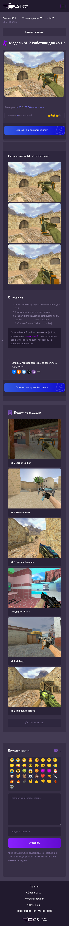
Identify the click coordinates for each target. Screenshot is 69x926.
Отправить (34, 843)
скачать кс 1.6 (32, 336)
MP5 (18, 107)
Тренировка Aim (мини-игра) (34, 910)
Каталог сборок (34, 32)
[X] (29, 372)
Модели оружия (34, 898)
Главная (34, 886)
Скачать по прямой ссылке (32, 130)
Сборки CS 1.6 (34, 892)
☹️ (49, 766)
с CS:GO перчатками (33, 107)
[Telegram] (24, 372)
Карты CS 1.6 (34, 904)
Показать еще (37, 722)
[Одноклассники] (19, 372)
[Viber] (33, 372)
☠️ (30, 776)
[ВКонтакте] (14, 372)
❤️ (43, 776)
